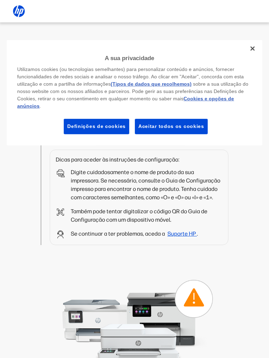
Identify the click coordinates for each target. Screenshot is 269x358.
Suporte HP (182, 233)
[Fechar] (252, 48)
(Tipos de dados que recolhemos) (151, 84)
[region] (134, 92)
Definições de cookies (96, 126)
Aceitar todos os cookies (171, 126)
